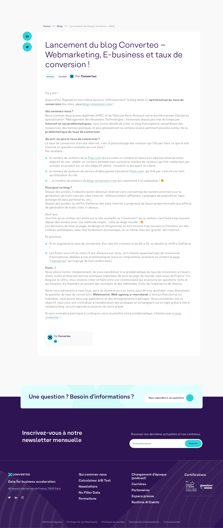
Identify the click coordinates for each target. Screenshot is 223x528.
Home (46, 26)
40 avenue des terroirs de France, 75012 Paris (34, 488)
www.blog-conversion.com (93, 104)
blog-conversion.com (102, 180)
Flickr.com (137, 171)
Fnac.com (94, 158)
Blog (60, 26)
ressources (58, 261)
